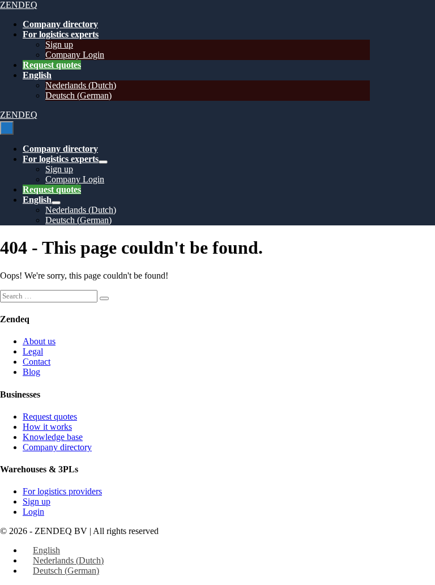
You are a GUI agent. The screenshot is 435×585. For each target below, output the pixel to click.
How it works (47, 427)
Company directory (60, 24)
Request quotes (52, 65)
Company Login (74, 54)
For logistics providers (62, 491)
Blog (31, 372)
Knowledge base (53, 437)
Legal (33, 351)
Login (33, 511)
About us (39, 341)
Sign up (59, 44)
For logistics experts (61, 34)
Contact (36, 361)
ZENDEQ (18, 5)
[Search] (104, 298)
